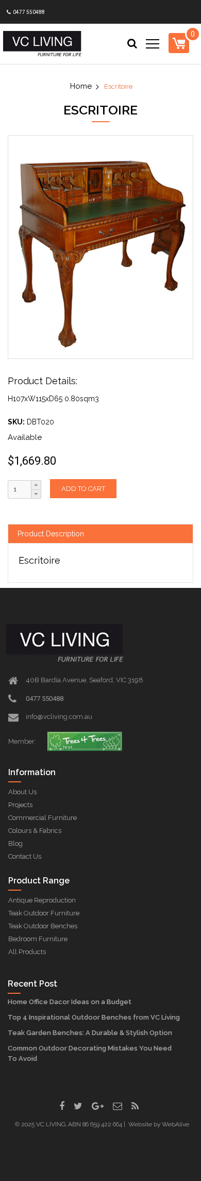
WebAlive (175, 1124)
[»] (85, 86)
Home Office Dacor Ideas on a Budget (69, 1002)
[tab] (100, 534)
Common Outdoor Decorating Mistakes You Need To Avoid (90, 1053)
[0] (179, 43)
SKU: (16, 422)
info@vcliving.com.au (59, 716)
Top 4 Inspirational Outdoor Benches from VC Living (94, 1017)
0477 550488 (28, 12)
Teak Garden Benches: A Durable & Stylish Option (90, 1033)
